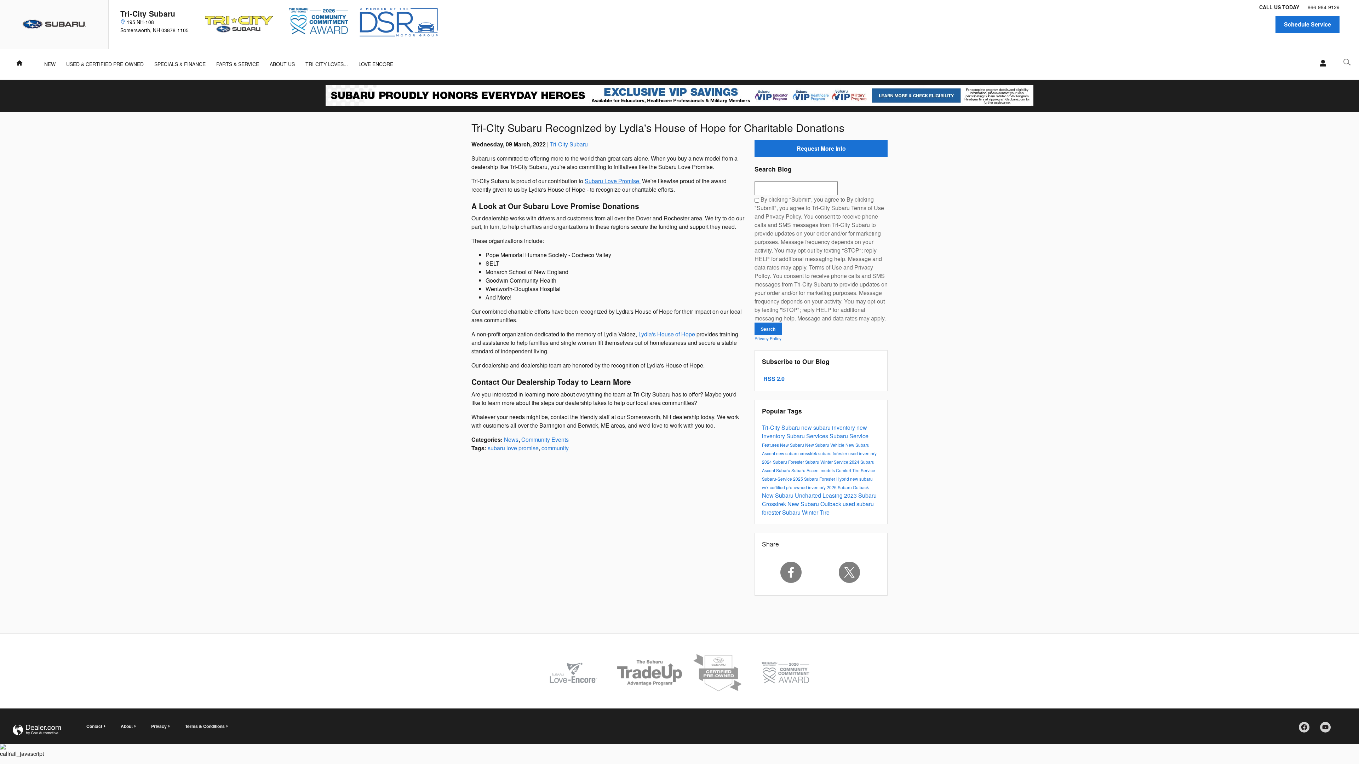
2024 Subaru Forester (783, 462)
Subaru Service (849, 436)
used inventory (862, 453)
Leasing (833, 495)
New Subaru (792, 445)
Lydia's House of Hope (666, 334)
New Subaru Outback (815, 504)
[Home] (54, 24)
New (50, 64)
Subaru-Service (777, 479)
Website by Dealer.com (37, 730)
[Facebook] (791, 572)
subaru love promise (513, 448)
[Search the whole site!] (1347, 62)
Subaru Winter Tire (806, 512)
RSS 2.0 (773, 379)
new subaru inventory (828, 427)
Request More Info (821, 148)
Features (771, 445)
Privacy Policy (768, 338)
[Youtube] (1328, 729)
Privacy (159, 726)
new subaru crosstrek (797, 453)
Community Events (545, 439)
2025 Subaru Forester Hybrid (821, 479)
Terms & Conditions (205, 726)
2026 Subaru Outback (848, 487)
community (555, 448)
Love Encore (376, 64)
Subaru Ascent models (813, 470)
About (127, 726)
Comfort (844, 470)
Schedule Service (1307, 24)
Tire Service (863, 470)
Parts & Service (237, 64)
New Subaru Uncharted (792, 495)
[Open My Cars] (1321, 63)
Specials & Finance (180, 64)
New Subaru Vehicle (825, 445)
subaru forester (833, 453)
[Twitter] (850, 572)
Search (768, 329)
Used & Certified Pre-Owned (105, 64)
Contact (94, 726)
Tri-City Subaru (569, 144)
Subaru (783, 470)
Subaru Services (808, 436)
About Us (282, 64)
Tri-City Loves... (326, 64)
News (511, 439)
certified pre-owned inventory (798, 487)
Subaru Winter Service (827, 462)
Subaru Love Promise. (613, 181)
